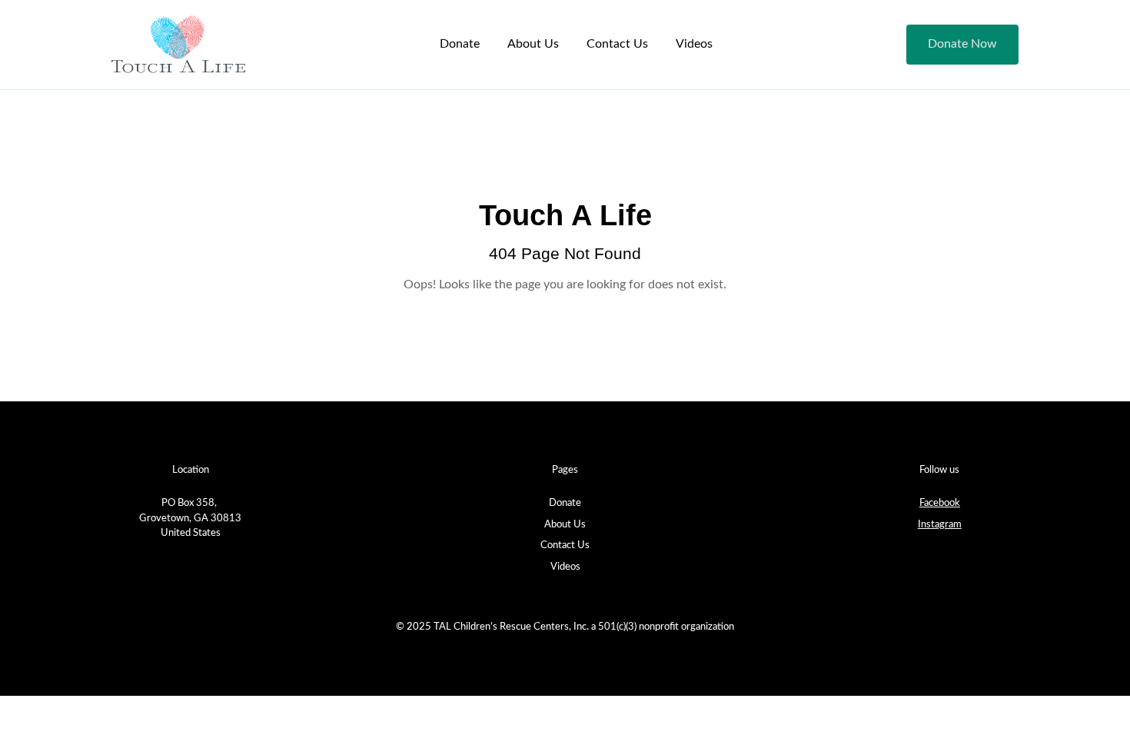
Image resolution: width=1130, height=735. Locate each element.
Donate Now (962, 44)
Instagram (940, 525)
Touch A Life (565, 214)
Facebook (939, 503)
